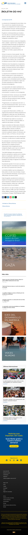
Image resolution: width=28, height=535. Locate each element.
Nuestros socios (6, 472)
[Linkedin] (21, 460)
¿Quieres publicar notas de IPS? (9, 478)
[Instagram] (13, 460)
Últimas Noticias (12, 203)
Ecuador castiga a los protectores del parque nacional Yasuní (14, 400)
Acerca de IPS (6, 471)
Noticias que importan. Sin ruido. (14, 435)
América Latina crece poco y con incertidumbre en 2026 (12, 418)
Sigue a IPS (5, 482)
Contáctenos (5, 474)
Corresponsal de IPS (7, 19)
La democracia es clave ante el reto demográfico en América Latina (13, 381)
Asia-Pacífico (6, 501)
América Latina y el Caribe (8, 497)
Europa (4, 503)
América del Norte (7, 499)
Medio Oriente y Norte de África (9, 505)
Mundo (4, 506)
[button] (3, 197)
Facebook (5, 488)
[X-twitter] (10, 460)
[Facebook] (6, 460)
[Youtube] (17, 460)
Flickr (4, 489)
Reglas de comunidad (7, 491)
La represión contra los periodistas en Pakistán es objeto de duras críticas (13, 307)
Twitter (4, 486)
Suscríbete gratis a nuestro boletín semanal (14, 441)
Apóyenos (5, 476)
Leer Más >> (4, 282)
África (4, 496)
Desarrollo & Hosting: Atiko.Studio (14, 529)
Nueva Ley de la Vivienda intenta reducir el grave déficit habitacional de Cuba (12, 280)
